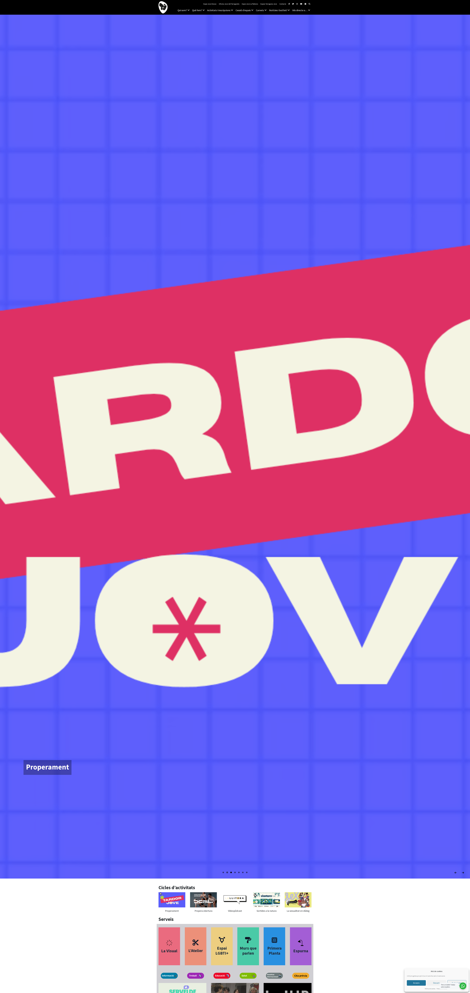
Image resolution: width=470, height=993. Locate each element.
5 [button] (239, 872)
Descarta (436, 983)
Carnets (260, 10)
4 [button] (235, 872)
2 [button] (227, 872)
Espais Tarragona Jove (268, 4)
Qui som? (182, 10)
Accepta (416, 983)
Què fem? (197, 10)
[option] (235, 447)
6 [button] (243, 872)
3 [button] (231, 872)
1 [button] (223, 872)
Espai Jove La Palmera (250, 4)
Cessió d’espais (243, 10)
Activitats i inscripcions (218, 10)
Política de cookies (430, 989)
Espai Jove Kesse (209, 4)
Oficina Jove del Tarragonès (229, 4)
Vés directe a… (299, 10)
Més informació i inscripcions (45, 782)
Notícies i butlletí (278, 10)
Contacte (282, 4)
